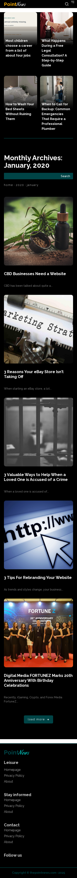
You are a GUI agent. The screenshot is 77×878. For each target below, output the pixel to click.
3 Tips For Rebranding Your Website (38, 577)
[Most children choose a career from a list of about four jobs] (20, 28)
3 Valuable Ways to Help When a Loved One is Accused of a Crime (36, 477)
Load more (36, 719)
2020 (20, 185)
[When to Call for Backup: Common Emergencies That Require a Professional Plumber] (56, 92)
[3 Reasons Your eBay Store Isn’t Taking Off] (38, 329)
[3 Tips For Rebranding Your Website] (38, 535)
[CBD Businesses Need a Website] (38, 231)
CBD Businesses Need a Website (35, 273)
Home (8, 185)
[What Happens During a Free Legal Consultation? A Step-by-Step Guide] (56, 28)
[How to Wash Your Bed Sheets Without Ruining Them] (20, 92)
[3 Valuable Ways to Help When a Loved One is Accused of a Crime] (38, 432)
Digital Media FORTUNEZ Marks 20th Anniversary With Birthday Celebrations (38, 680)
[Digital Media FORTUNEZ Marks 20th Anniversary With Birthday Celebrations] (38, 633)
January (33, 185)
